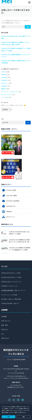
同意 (8, 417)
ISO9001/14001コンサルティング (11, 282)
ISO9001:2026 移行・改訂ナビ (10, 303)
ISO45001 (4, 80)
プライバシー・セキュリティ (9, 92)
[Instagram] (18, 400)
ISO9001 (3, 74)
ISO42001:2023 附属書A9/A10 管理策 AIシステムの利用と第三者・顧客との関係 (19, 241)
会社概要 (3, 316)
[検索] (28, 122)
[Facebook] (9, 400)
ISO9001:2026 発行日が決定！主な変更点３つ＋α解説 (19, 233)
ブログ (3, 72)
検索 (2, 119)
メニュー (29, 2)
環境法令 (3, 89)
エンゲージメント (6, 94)
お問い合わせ (5, 338)
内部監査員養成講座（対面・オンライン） (13, 290)
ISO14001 (4, 77)
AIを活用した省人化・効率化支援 (11, 299)
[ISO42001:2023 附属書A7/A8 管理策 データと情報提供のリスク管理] (4, 250)
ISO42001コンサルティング (9, 286)
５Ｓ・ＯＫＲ (5, 97)
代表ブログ (4, 330)
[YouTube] (22, 400)
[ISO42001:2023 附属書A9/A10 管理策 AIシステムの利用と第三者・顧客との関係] (4, 242)
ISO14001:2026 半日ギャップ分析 (11, 277)
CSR (2, 334)
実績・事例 (4, 325)
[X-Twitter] (13, 400)
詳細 (23, 417)
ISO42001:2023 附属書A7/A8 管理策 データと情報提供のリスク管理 (19, 249)
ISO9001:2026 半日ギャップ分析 (10, 273)
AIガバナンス (5, 83)
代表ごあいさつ (5, 321)
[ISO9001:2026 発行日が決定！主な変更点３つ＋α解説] (4, 234)
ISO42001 (4, 86)
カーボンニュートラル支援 (9, 295)
